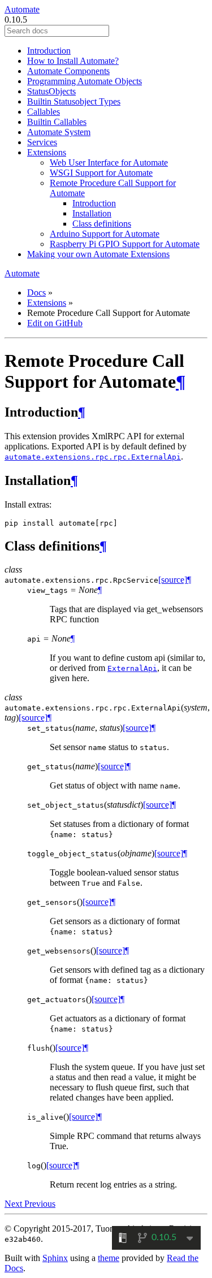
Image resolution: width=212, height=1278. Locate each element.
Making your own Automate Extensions (98, 254)
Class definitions (101, 223)
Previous (39, 1203)
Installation (91, 213)
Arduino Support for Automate (104, 234)
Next (14, 1203)
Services (42, 142)
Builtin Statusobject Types (73, 101)
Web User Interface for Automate (109, 162)
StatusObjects (51, 91)
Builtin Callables (56, 122)
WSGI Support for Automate (101, 172)
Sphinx (55, 1258)
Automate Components (68, 71)
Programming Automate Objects (84, 81)
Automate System (58, 132)
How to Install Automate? (73, 61)
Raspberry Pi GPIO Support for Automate (125, 244)
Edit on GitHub (55, 323)
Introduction (49, 50)
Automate (22, 9)
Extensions (46, 152)
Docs (36, 292)
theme (108, 1258)
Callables (43, 111)
